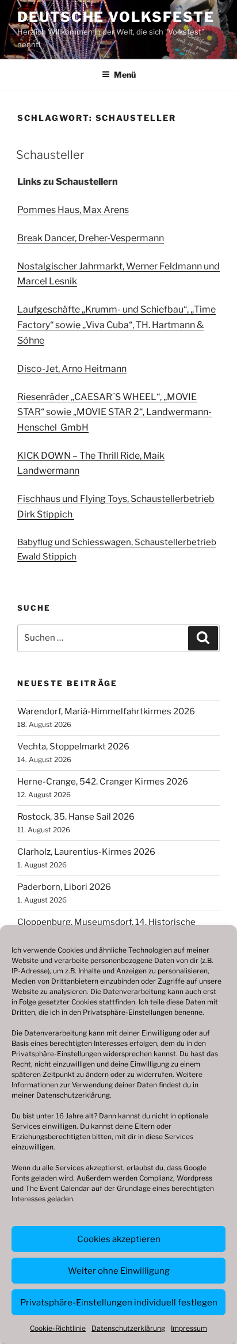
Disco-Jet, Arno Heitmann (72, 368)
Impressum (189, 1328)
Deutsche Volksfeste (115, 17)
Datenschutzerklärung (73, 1095)
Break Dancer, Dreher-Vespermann (90, 238)
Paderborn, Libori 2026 (64, 887)
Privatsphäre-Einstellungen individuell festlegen (118, 1302)
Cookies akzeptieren (118, 1239)
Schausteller (50, 155)
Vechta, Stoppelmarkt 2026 (73, 746)
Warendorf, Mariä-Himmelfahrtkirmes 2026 (106, 711)
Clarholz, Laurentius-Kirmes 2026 (86, 852)
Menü (125, 74)
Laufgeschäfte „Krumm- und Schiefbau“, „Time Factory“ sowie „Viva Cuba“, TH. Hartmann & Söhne (116, 324)
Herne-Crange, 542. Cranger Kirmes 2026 (102, 781)
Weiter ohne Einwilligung (119, 1271)
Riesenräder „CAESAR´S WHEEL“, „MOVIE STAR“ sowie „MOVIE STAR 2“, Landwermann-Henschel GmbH (114, 412)
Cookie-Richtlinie (58, 1328)
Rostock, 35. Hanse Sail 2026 (76, 817)
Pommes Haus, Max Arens (73, 209)
